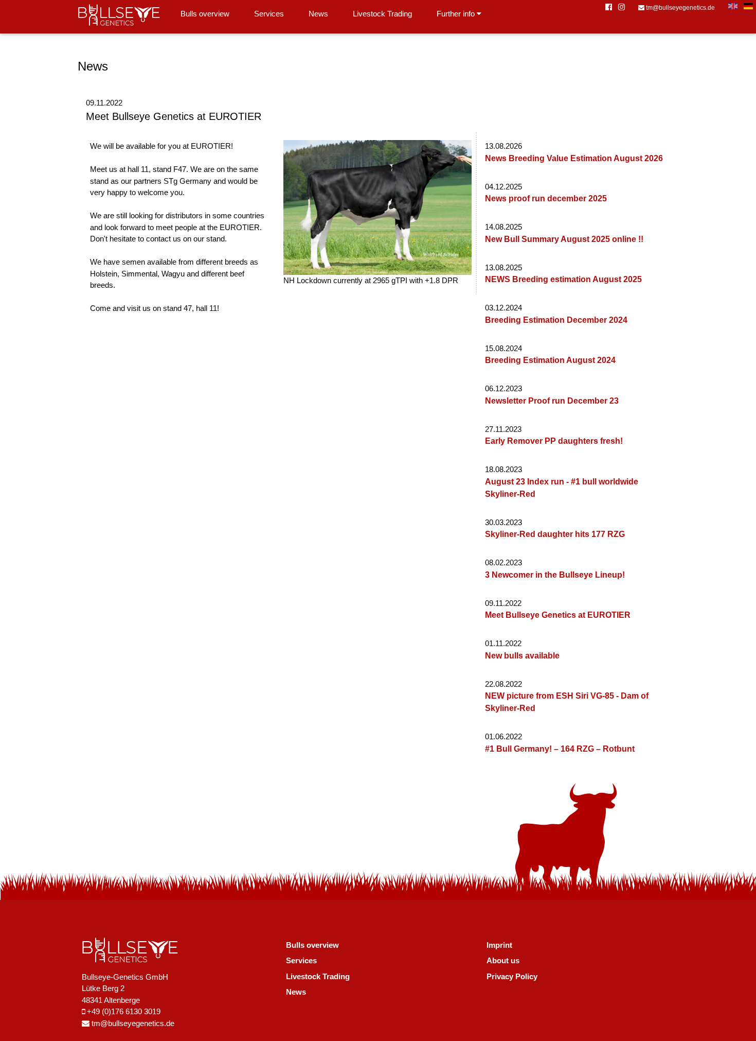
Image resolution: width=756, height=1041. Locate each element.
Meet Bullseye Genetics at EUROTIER (558, 615)
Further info (457, 13)
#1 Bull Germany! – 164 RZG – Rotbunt (560, 748)
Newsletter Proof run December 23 (552, 400)
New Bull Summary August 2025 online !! (564, 239)
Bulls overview (205, 13)
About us (503, 960)
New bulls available (522, 655)
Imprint (499, 945)
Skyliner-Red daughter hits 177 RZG (555, 534)
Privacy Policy (512, 976)
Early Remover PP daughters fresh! (554, 441)
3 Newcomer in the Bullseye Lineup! (555, 574)
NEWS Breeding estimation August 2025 (563, 279)
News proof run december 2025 (546, 198)
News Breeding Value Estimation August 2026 (574, 158)
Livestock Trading (382, 13)
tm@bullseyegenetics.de (679, 7)
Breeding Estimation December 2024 (556, 320)
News (318, 13)
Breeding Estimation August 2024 (550, 360)
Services (269, 13)
